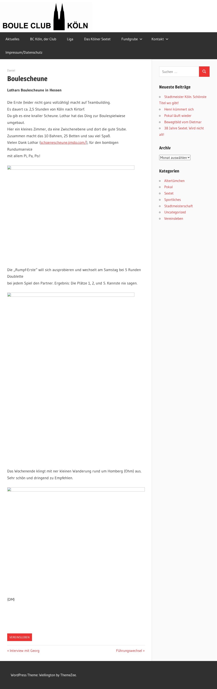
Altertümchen (174, 180)
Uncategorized (175, 212)
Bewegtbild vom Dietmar (183, 122)
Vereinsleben (20, 637)
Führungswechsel (129, 650)
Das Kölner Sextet (97, 39)
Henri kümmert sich (179, 109)
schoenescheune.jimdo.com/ (63, 142)
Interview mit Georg (24, 650)
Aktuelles (12, 39)
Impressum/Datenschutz (24, 52)
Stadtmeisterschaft (178, 206)
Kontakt (158, 39)
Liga (70, 39)
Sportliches (172, 199)
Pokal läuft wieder (177, 115)
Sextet (169, 193)
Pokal (168, 187)
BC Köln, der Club (43, 39)
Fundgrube (129, 39)
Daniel (11, 70)
